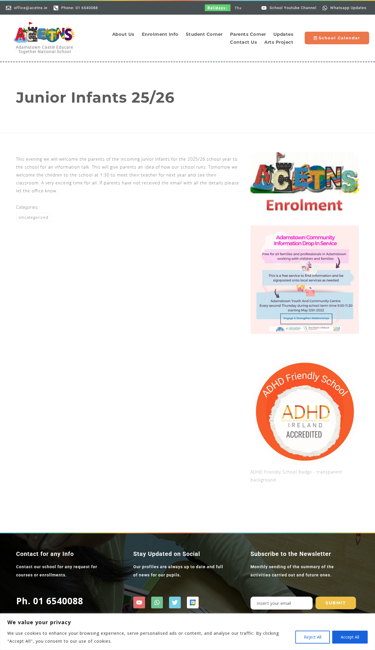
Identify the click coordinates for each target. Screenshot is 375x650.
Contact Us (243, 42)
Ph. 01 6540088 (49, 601)
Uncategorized (33, 217)
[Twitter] (175, 602)
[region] (187, 631)
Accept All (350, 637)
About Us (123, 34)
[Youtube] (139, 602)
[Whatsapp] (157, 602)
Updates (283, 34)
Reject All (312, 637)
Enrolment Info (160, 34)
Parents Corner (248, 34)
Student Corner (204, 34)
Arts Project (278, 42)
